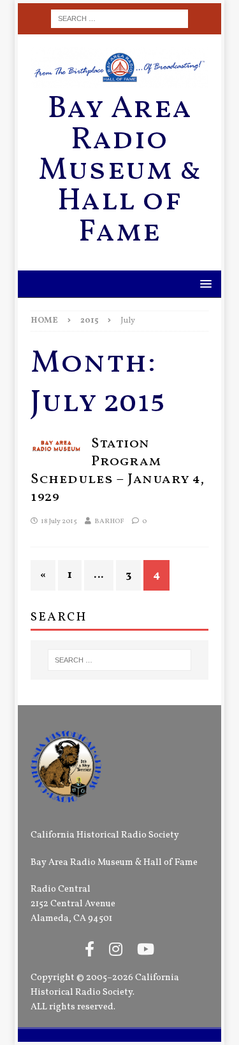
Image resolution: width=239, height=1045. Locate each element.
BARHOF (109, 521)
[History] (56, 444)
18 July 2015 (59, 521)
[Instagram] (115, 951)
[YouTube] (145, 951)
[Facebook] (89, 951)
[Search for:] (119, 19)
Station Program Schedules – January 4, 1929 (117, 470)
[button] (203, 283)
